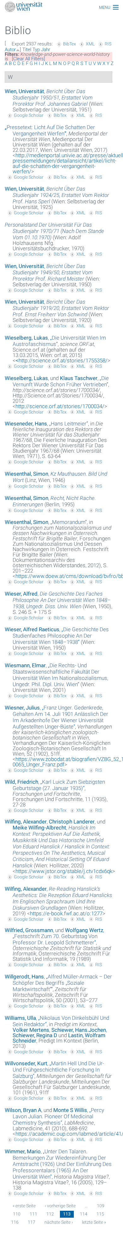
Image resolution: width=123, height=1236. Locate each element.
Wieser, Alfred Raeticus (32, 629)
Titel (26, 49)
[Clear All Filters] (28, 59)
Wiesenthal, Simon (26, 474)
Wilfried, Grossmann (29, 930)
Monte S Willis (70, 1110)
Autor (10, 49)
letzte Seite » (94, 1222)
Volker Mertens (31, 1030)
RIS (108, 43)
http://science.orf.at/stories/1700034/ (59, 406)
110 (16, 1213)
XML (90, 43)
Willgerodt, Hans (24, 976)
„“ (50, 130)
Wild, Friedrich (21, 782)
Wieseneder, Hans (26, 423)
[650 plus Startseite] (61, 7)
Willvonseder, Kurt (26, 1063)
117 (31, 1222)
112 (50, 1213)
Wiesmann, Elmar (25, 665)
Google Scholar (29, 115)
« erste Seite (24, 1205)
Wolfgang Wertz (84, 930)
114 (83, 1213)
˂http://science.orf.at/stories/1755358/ (61, 360)
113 (67, 1213)
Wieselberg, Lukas (26, 338)
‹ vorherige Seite (60, 1205)
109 (100, 1205)
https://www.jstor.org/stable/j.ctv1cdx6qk (63, 871)
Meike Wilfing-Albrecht (39, 827)
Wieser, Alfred (21, 594)
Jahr (45, 49)
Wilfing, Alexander (26, 821)
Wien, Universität (24, 91)
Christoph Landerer (72, 821)
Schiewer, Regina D (35, 1035)
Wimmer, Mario (23, 1151)
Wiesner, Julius (22, 707)
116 (15, 1222)
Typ (36, 49)
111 (33, 1213)
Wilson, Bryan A (23, 1110)
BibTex (69, 43)
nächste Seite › (58, 1222)
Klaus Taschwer (78, 378)
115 (100, 1213)
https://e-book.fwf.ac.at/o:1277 (66, 913)
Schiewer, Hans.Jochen (78, 1030)
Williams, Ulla (20, 1018)
